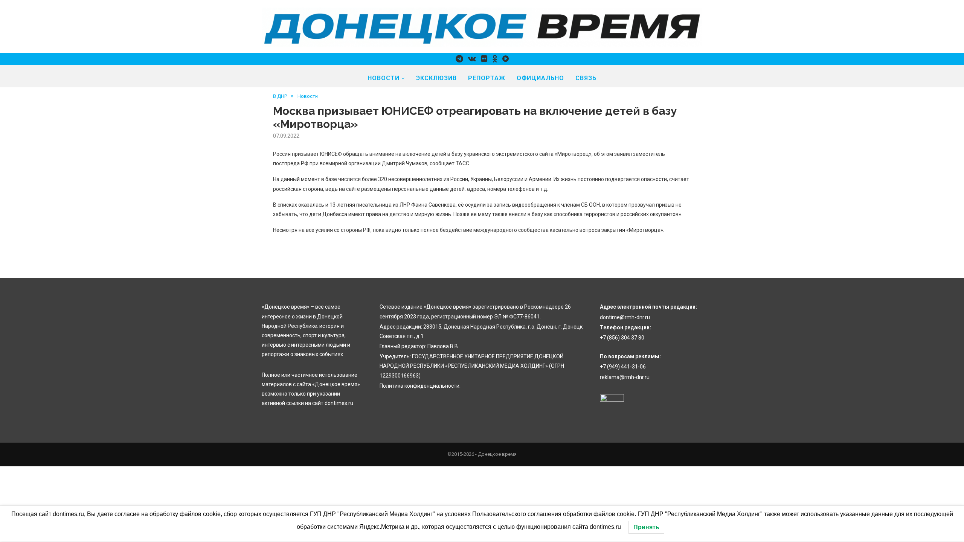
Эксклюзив (436, 78)
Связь (585, 78)
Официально (540, 78)
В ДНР (280, 96)
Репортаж (486, 78)
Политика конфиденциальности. (420, 386)
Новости (384, 78)
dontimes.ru (339, 403)
